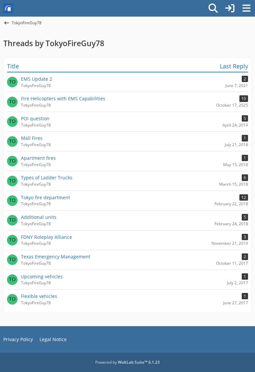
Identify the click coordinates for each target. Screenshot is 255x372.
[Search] (213, 8)
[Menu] (246, 8)
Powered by (127, 362)
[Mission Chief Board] (8, 8)
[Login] (229, 8)
